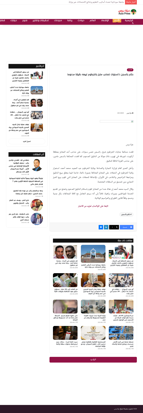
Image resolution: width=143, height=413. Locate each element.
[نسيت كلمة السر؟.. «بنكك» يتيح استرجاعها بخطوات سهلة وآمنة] (65, 333)
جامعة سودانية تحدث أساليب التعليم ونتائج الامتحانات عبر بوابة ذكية (94, 2)
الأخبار (117, 20)
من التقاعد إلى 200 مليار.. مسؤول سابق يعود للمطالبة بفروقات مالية (66, 290)
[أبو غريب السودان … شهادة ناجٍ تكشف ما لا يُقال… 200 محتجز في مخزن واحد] (121, 280)
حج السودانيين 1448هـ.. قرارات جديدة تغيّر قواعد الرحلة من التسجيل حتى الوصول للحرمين (123, 317)
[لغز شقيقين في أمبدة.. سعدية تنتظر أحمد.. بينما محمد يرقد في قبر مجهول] (65, 252)
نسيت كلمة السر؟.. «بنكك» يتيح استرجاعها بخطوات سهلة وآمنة (67, 343)
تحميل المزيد (27, 141)
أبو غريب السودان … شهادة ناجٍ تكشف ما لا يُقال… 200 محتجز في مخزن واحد (121, 291)
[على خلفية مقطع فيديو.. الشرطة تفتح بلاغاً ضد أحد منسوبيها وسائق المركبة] (65, 306)
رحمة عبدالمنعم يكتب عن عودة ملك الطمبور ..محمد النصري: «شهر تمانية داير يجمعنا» (28, 192)
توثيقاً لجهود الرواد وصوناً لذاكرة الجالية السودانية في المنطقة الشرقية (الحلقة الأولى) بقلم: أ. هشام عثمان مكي (26, 181)
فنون (24, 20)
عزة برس (129, 113)
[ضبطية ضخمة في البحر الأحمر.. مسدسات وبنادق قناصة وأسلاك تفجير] (121, 333)
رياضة (69, 20)
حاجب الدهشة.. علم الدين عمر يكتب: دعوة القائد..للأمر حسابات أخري (19, 217)
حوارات (13, 20)
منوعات (58, 20)
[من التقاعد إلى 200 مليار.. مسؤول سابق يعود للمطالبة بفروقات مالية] (65, 280)
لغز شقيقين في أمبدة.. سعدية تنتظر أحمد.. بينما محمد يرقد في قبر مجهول (66, 263)
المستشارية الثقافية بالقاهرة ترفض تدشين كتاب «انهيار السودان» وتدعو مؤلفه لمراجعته (93, 344)
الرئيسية (129, 20)
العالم (93, 20)
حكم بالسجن (126, 214)
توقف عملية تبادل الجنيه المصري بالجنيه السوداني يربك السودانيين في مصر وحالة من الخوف (94, 291)
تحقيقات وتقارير (41, 20)
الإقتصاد (105, 20)
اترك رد (93, 359)
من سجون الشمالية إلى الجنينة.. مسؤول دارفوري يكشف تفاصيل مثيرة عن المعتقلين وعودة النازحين (121, 263)
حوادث (81, 20)
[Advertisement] (71, 42)
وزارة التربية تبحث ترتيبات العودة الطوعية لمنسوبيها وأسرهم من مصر (94, 317)
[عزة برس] (127, 12)
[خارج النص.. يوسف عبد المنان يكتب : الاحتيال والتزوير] (37, 205)
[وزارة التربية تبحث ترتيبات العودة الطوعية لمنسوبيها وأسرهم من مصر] (93, 306)
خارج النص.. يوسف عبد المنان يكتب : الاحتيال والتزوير (19, 202)
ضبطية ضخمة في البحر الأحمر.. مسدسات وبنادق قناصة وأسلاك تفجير (122, 344)
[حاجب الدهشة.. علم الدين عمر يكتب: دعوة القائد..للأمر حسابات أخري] (37, 219)
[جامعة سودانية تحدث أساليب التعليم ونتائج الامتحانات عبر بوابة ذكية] (93, 254)
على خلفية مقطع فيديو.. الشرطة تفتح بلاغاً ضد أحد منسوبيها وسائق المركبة (65, 317)
